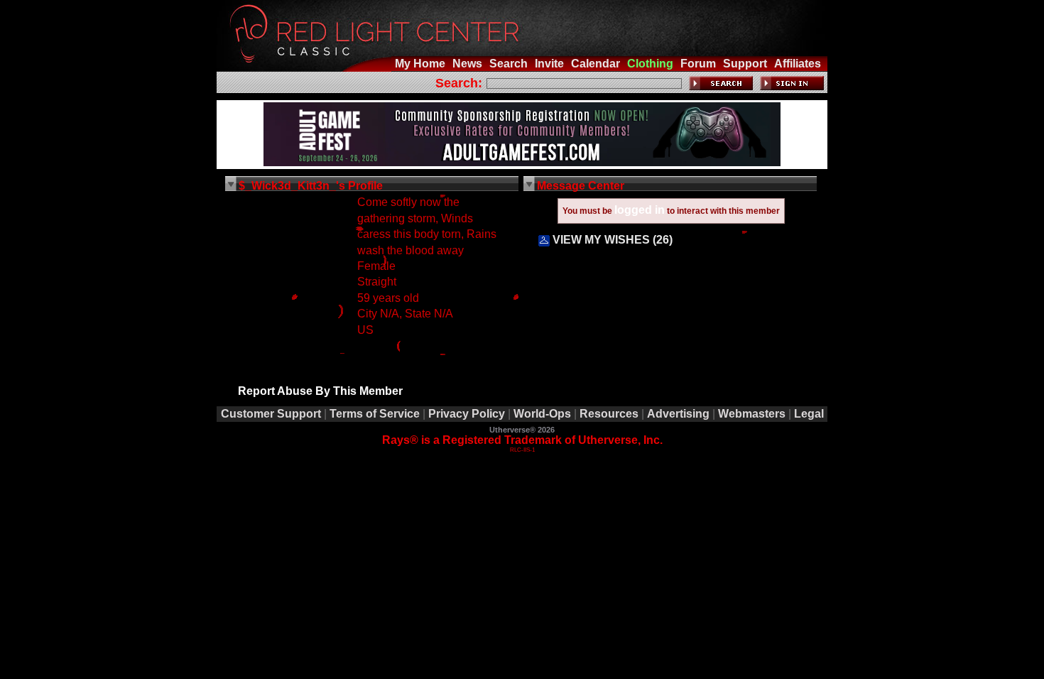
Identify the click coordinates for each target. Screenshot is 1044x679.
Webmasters (751, 414)
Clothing (650, 64)
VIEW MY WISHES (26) (611, 240)
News (467, 64)
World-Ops (542, 414)
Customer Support (271, 414)
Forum (698, 64)
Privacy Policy (466, 414)
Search (508, 64)
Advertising (678, 414)
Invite (549, 64)
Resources (609, 414)
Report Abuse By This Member (320, 391)
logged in (639, 210)
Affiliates (797, 64)
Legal (809, 414)
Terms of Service (375, 414)
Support (745, 64)
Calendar (595, 64)
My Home (420, 64)
